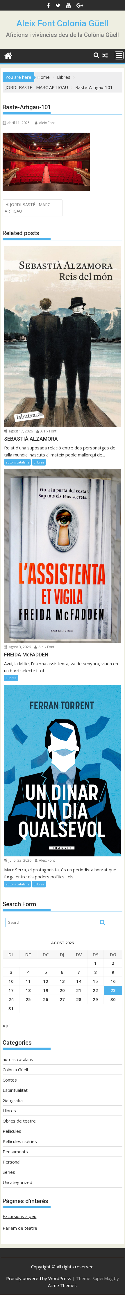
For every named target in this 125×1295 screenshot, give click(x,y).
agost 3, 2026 (19, 646)
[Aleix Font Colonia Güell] (8, 54)
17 (11, 990)
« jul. (7, 1025)
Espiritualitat (15, 1090)
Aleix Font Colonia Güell (62, 23)
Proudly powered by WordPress (38, 1278)
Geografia (13, 1100)
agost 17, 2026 (20, 431)
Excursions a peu (19, 1216)
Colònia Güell (15, 1069)
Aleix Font (47, 122)
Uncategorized (17, 1182)
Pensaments (15, 1151)
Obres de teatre (19, 1121)
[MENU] (119, 55)
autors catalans (17, 462)
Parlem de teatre (20, 1228)
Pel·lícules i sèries (20, 1141)
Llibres (39, 462)
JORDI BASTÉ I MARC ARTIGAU (27, 208)
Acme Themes (62, 1285)
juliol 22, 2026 (19, 860)
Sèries (9, 1172)
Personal (11, 1162)
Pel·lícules (12, 1131)
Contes (10, 1080)
